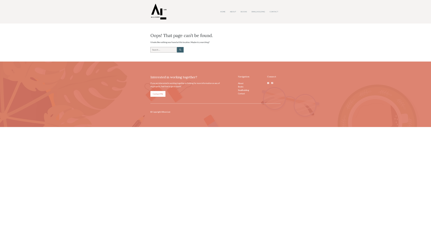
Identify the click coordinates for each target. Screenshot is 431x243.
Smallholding (258, 12)
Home (222, 12)
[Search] (180, 50)
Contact (274, 12)
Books (244, 12)
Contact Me (158, 94)
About (233, 12)
